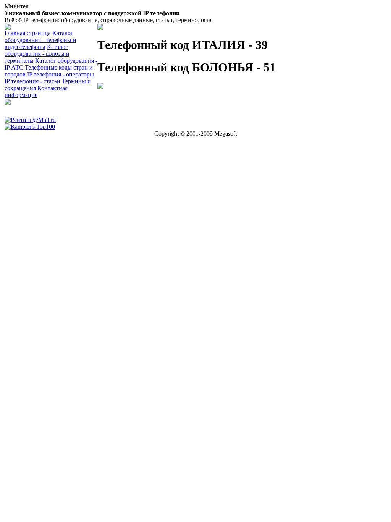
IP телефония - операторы (60, 74)
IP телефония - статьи (32, 81)
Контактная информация (36, 91)
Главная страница (28, 33)
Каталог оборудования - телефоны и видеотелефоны (40, 40)
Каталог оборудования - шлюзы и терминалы (37, 54)
